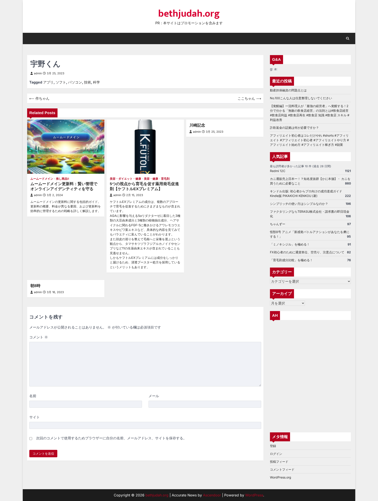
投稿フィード (279, 461)
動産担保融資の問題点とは (288, 90)
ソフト (61, 82)
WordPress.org (280, 477)
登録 (273, 446)
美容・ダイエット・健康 (125, 178)
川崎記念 (197, 125)
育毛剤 (165, 178)
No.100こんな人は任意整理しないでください (301, 98)
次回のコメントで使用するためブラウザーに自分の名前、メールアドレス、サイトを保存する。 (111, 438)
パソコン (75, 82)
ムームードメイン (41, 178)
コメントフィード (282, 469)
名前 (32, 396)
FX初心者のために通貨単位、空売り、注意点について (307, 252)
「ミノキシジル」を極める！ (290, 244)
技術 (87, 82)
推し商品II (62, 178)
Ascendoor (212, 495)
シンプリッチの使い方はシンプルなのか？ (299, 203)
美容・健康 (151, 178)
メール (154, 396)
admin (38, 73)
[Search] (347, 38)
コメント (38, 337)
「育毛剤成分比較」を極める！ (291, 260)
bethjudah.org (189, 13)
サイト (34, 417)
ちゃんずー (277, 224)
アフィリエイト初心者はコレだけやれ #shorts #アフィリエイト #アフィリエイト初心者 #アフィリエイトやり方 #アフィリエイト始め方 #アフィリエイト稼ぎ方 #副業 (309, 140)
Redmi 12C (277, 171)
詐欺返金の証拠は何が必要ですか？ (294, 127)
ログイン (276, 454)
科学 (96, 82)
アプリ (48, 82)
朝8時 (35, 286)
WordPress (254, 495)
